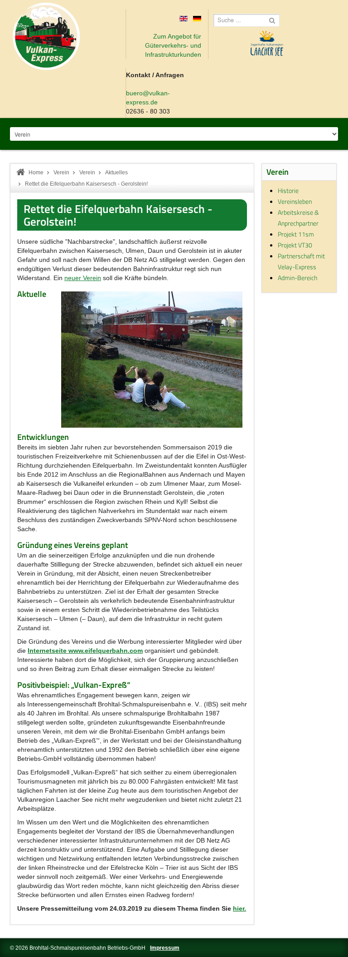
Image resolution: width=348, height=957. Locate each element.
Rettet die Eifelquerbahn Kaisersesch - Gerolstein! (118, 215)
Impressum (164, 948)
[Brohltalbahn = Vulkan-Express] (46, 36)
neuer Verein (82, 277)
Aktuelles (116, 172)
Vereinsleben (295, 201)
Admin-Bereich (297, 277)
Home (36, 172)
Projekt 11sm (296, 234)
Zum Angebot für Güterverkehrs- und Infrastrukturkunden (173, 45)
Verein (61, 172)
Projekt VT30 (295, 245)
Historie (288, 190)
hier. (239, 908)
